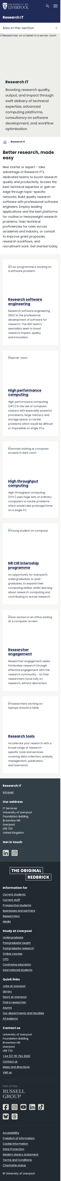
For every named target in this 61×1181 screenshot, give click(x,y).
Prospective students (17, 905)
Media (7, 922)
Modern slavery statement (20, 1154)
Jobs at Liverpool (14, 986)
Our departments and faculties (23, 1013)
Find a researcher (14, 1002)
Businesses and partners (19, 911)
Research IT (13, 17)
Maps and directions (16, 1067)
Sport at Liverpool (14, 997)
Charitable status (14, 1165)
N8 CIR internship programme (23, 565)
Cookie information (15, 1144)
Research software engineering (25, 301)
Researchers (11, 916)
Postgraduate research (18, 948)
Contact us (10, 1062)
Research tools (21, 736)
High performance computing (24, 392)
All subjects (10, 1019)
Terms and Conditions (17, 1160)
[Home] (23, 6)
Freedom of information (19, 1138)
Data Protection (13, 1149)
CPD (5, 959)
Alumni (7, 1008)
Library (7, 991)
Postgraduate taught (17, 943)
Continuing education (17, 965)
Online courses (12, 954)
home (5, 142)
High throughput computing (23, 483)
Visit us (7, 1072)
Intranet (8, 792)
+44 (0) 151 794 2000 (16, 1056)
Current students (14, 894)
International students (17, 970)
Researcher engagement (20, 651)
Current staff (11, 900)
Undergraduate (13, 937)
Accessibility (11, 1133)
